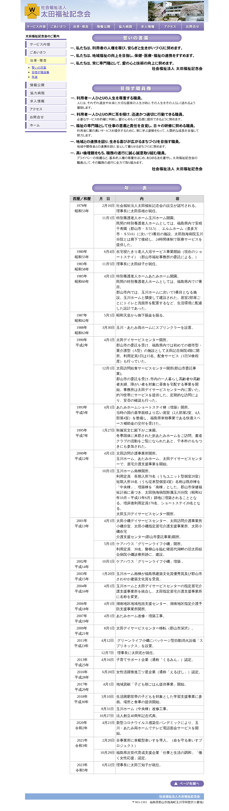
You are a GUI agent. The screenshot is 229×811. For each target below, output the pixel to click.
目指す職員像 (40, 72)
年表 (35, 77)
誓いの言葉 (39, 67)
